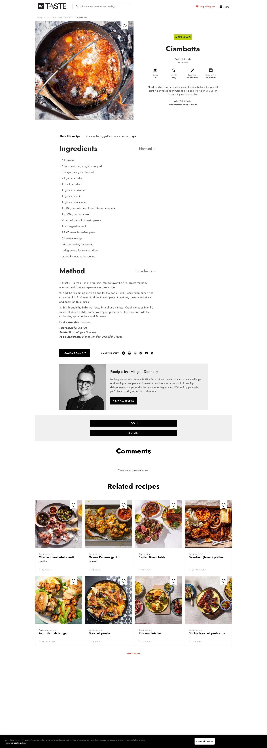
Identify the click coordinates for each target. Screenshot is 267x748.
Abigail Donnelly (184, 59)
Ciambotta (82, 17)
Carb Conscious (65, 17)
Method (146, 148)
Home (40, 17)
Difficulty (173, 75)
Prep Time (192, 75)
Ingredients (144, 271)
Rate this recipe (70, 136)
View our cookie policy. (16, 742)
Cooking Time (210, 75)
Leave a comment (75, 353)
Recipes (50, 17)
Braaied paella (100, 633)
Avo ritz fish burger (54, 633)
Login (133, 136)
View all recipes (123, 400)
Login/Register (207, 6)
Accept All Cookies (204, 741)
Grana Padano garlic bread (104, 559)
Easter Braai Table (152, 557)
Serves (155, 75)
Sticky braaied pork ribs (207, 633)
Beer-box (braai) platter (206, 557)
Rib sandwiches (151, 633)
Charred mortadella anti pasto (56, 559)
